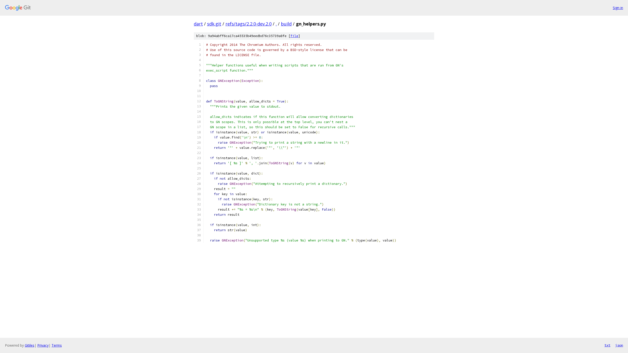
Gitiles (29, 345)
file (294, 36)
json (619, 345)
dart (198, 24)
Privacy (43, 345)
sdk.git (214, 24)
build (286, 24)
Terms (57, 345)
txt (607, 345)
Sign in (618, 7)
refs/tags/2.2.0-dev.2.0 (248, 24)
